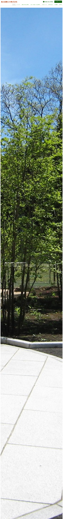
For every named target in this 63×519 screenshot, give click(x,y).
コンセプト (18, 4)
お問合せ (60, 4)
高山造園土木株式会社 (9, 2)
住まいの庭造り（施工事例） (35, 4)
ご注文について (44, 4)
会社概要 (56, 4)
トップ (14, 4)
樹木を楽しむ (51, 4)
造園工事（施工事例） (25, 4)
